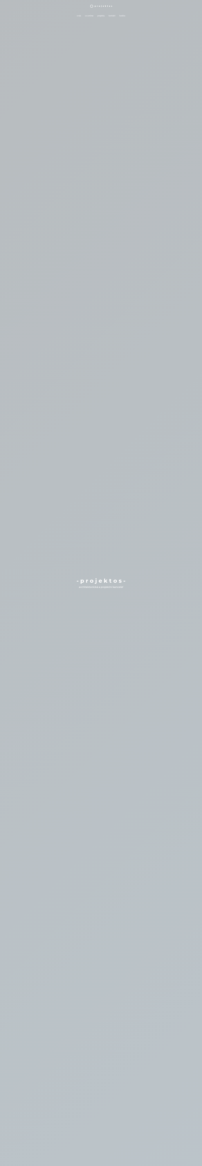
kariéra (122, 15)
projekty (101, 15)
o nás (79, 15)
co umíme (89, 15)
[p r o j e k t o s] (101, 6)
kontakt (112, 15)
